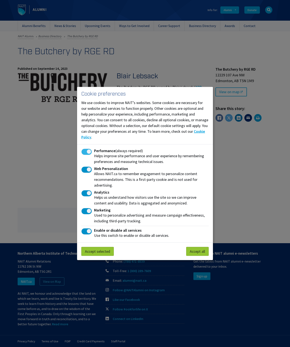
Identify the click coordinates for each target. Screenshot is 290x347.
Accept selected (97, 251)
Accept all (197, 251)
